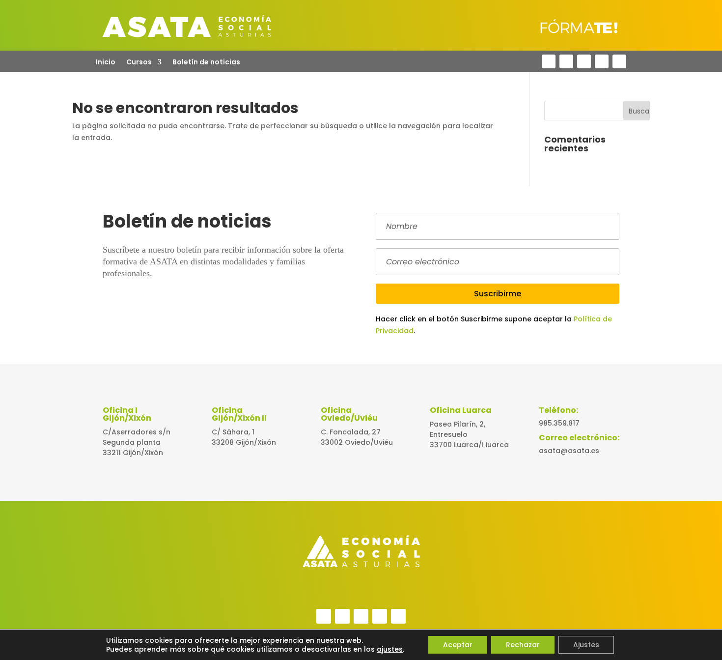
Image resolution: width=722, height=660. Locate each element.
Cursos (139, 62)
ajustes (390, 649)
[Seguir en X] (566, 61)
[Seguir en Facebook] (548, 61)
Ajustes (586, 645)
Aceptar (457, 645)
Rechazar (523, 645)
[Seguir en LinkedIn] (584, 61)
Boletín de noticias (206, 62)
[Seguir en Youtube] (619, 61)
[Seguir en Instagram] (602, 61)
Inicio (105, 62)
